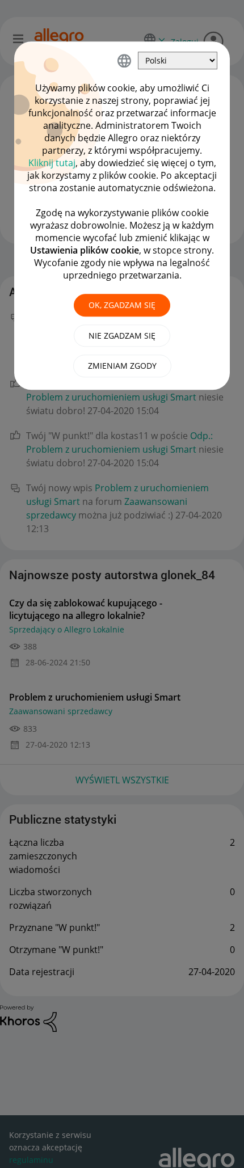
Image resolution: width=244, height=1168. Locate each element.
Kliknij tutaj (51, 163)
